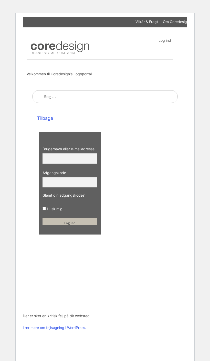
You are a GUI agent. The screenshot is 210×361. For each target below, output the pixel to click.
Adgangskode (54, 173)
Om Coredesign (176, 21)
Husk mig (54, 209)
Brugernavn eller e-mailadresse (68, 149)
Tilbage (44, 118)
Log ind (165, 40)
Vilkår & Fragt (146, 21)
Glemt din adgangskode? (64, 195)
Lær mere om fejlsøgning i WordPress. (54, 327)
